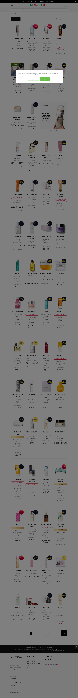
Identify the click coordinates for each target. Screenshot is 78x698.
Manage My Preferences (33, 79)
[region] (39, 76)
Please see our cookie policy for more (35, 74)
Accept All (45, 79)
